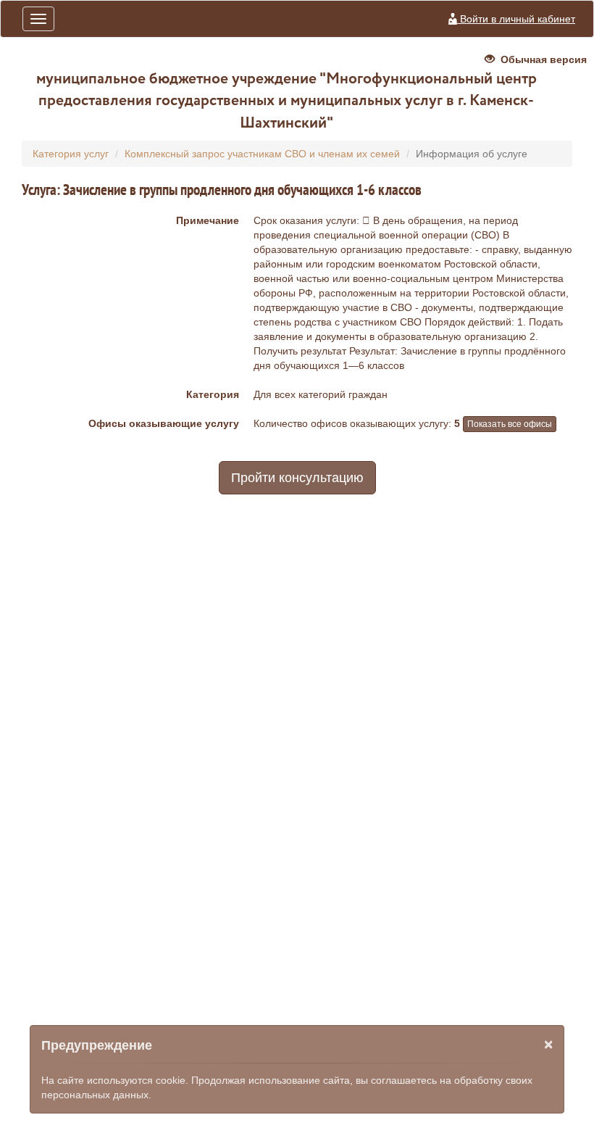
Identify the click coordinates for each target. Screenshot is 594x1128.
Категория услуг (71, 153)
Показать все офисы (509, 424)
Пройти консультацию (297, 477)
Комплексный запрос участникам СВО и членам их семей (262, 153)
